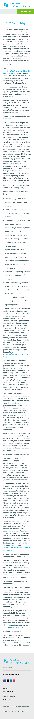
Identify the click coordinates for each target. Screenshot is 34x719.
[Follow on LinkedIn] (11, 680)
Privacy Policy (7, 699)
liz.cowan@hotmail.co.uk (11, 674)
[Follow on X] (8, 680)
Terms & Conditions (9, 697)
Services (5, 688)
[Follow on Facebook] (4, 680)
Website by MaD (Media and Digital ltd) (15, 711)
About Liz (6, 686)
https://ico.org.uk (17, 627)
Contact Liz (6, 694)
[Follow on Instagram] (14, 680)
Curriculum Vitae (8, 691)
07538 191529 (7, 668)
